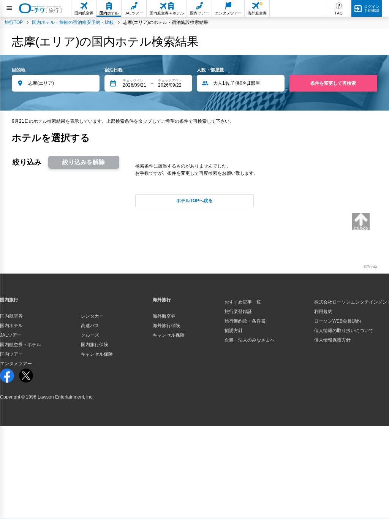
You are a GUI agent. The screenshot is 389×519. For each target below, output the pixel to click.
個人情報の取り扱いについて (343, 330)
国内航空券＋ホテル (20, 344)
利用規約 (323, 311)
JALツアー (11, 335)
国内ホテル (11, 325)
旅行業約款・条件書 (245, 321)
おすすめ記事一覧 (243, 302)
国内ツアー (11, 354)
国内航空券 (11, 316)
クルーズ (90, 335)
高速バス (90, 325)
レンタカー (92, 316)
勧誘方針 (234, 330)
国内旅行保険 (94, 344)
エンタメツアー (16, 363)
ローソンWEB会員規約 (337, 321)
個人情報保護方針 (332, 340)
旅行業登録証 (238, 311)
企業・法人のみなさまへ (250, 340)
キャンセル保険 (97, 354)
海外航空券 (164, 316)
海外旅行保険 (166, 325)
